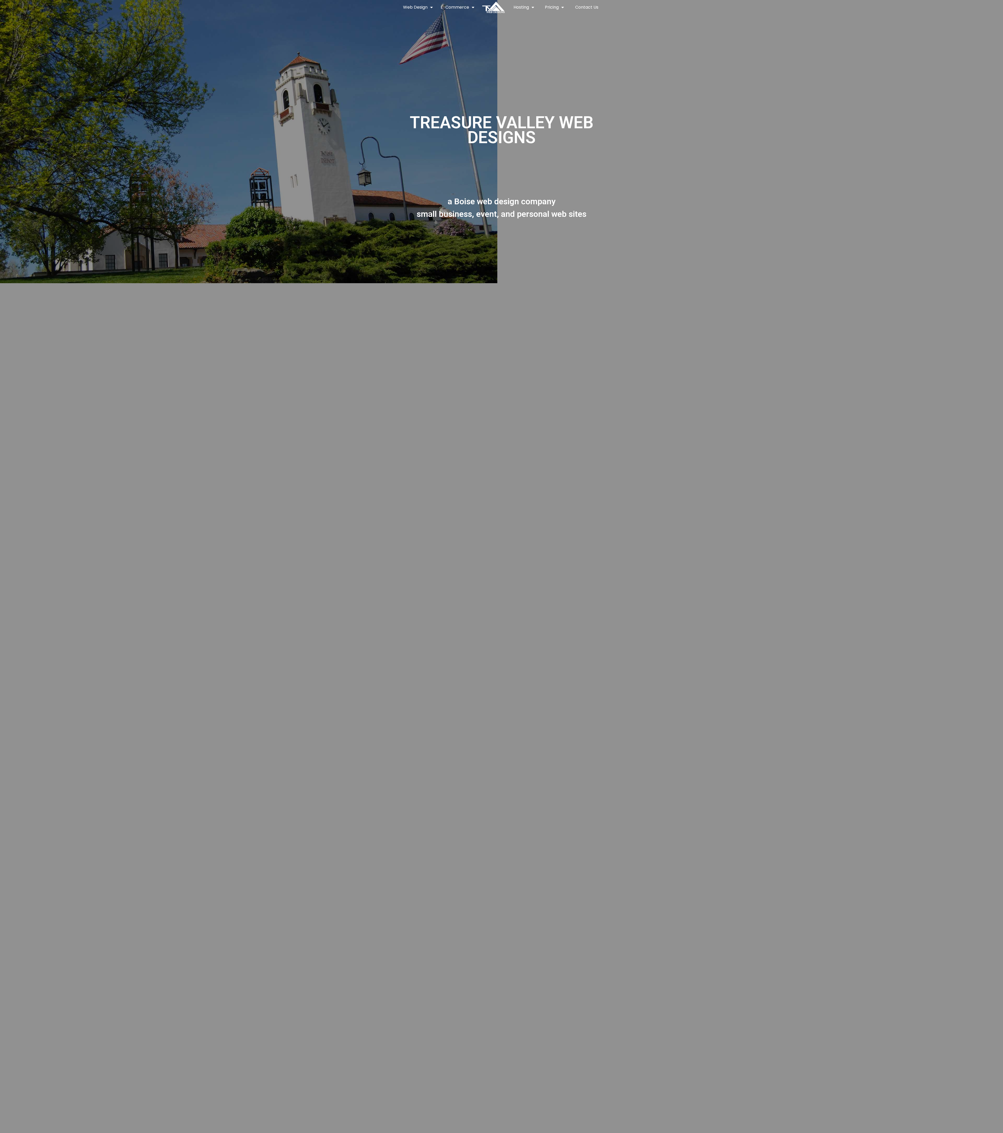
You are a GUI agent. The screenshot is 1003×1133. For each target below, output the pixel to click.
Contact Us (586, 7)
